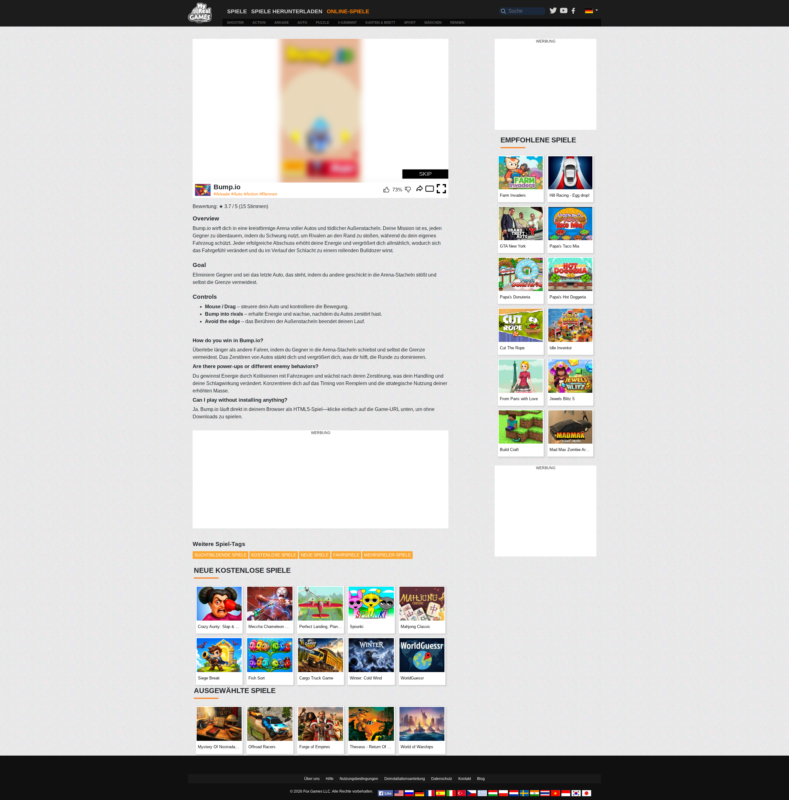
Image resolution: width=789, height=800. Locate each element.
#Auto (237, 193)
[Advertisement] (320, 480)
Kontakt (464, 779)
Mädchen (433, 22)
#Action (251, 193)
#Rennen (268, 193)
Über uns (312, 779)
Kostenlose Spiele (273, 554)
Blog (481, 779)
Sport (410, 22)
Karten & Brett (380, 22)
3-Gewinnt (347, 22)
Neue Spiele (315, 554)
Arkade (281, 22)
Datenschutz (441, 779)
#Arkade (222, 193)
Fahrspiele (346, 554)
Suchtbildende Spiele (220, 554)
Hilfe (329, 779)
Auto (302, 22)
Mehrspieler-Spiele (387, 554)
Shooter (235, 22)
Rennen (457, 22)
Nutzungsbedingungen (359, 779)
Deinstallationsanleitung (404, 779)
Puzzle (322, 22)
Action (259, 22)
